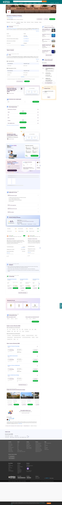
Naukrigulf (18, 467)
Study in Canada (10, 444)
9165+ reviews (16, 172)
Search (44, 1)
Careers (9, 466)
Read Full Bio (20, 423)
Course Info (18, 22)
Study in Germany (10, 450)
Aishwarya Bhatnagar (44, 41)
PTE (17, 447)
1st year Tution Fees (10, 358)
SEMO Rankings (12, 437)
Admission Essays (47, 449)
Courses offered (9, 399)
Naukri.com (18, 465)
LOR (45, 446)
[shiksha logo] (12, 477)
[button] (39, 19)
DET (17, 446)
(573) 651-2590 (48, 75)
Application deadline (15, 282)
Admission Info (23, 127)
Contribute (28, 476)
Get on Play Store (12, 456)
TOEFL (20, 359)
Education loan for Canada (39, 449)
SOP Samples (46, 445)
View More (22, 45)
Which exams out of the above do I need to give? (13, 125)
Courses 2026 (7, 437)
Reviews (32, 22)
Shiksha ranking (9, 402)
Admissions (28, 22)
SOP (45, 444)
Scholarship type (9, 285)
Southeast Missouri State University (12, 28)
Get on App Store (12, 458)
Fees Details (27, 81)
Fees (15, 22)
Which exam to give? (19, 450)
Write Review (29, 477)
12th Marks (18, 351)
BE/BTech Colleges (28, 445)
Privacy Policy (41, 503)
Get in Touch (19, 476)
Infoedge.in (18, 464)
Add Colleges (28, 466)
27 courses (28, 399)
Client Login (27, 464)
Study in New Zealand (10, 447)
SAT (17, 448)
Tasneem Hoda (11, 418)
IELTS (18, 359)
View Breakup (23, 247)
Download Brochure (35, 321)
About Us (9, 464)
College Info (8, 22)
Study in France (10, 448)
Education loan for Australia (39, 450)
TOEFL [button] (8, 101)
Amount (8, 282)
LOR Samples (46, 447)
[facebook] (36, 477)
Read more (8, 252)
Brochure (36, 359)
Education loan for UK (38, 451)
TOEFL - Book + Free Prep (61, 305)
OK (48, 503)
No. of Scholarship (19, 380)
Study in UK (9, 446)
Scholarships (36, 22)
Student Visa (46, 448)
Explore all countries (10, 451)
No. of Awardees (15, 285)
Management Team (10, 465)
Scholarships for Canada (38, 445)
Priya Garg (43, 52)
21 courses (14, 399)
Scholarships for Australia (38, 446)
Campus (40, 22)
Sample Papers (36, 101)
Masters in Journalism (29, 448)
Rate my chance (35, 361)
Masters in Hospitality (28, 447)
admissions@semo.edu (49, 80)
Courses (12, 22)
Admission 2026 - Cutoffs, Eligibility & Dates (20, 437)
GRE (18, 444)
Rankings (22, 22)
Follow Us (37, 476)
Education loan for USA (38, 448)
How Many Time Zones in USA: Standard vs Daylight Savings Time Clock (46, 45)
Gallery (25, 22)
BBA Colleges (28, 446)
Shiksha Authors (10, 467)
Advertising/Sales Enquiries (29, 465)
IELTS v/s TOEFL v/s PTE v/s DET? (21, 451)
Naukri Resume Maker (20, 466)
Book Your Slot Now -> (34, 155)
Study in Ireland (10, 449)
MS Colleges (27, 444)
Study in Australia (10, 445)
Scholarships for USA (38, 444)
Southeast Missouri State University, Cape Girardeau (14, 16)
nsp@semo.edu (48, 78)
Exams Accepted (19, 358)
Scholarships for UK (38, 447)
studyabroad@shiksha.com (22, 477)
